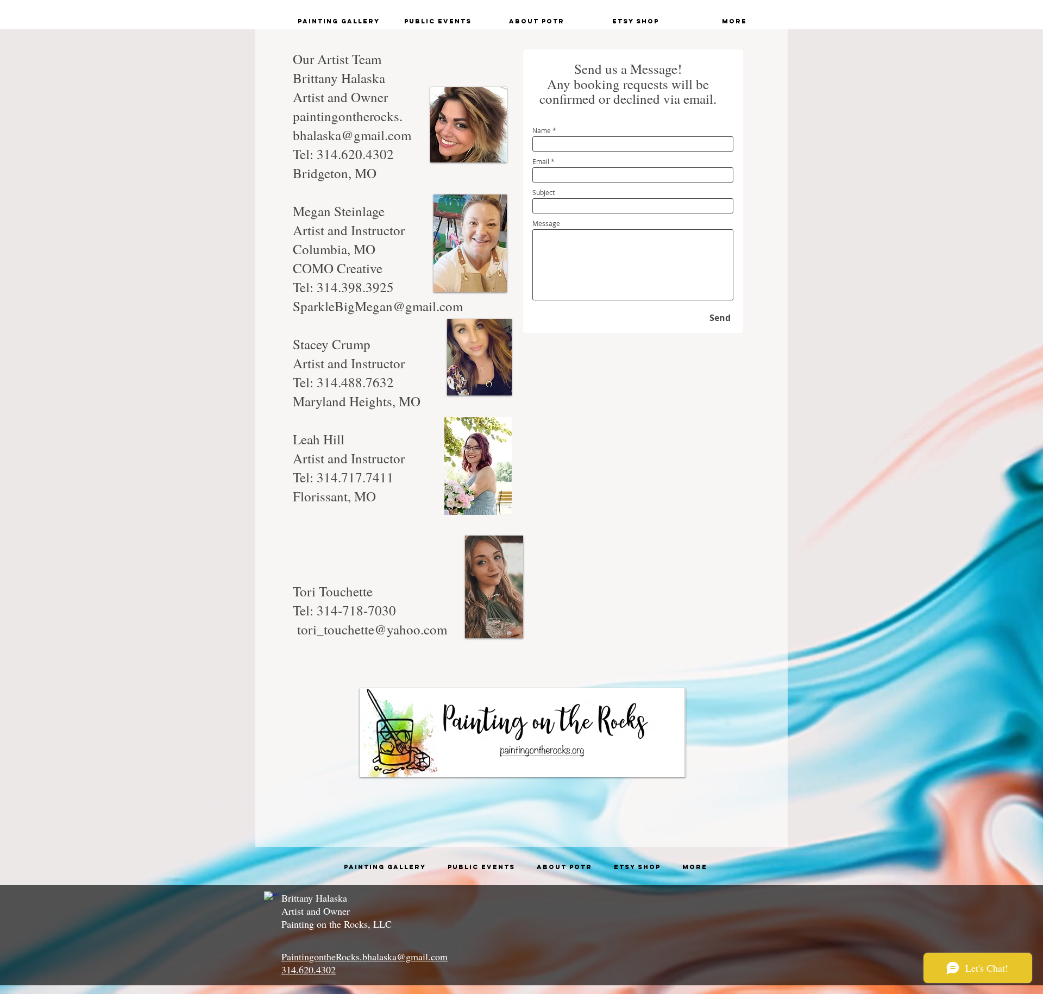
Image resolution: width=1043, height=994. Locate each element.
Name (541, 130)
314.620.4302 (355, 154)
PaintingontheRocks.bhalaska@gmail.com (364, 956)
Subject (543, 192)
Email (540, 161)
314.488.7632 (355, 382)
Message (546, 223)
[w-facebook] (271, 899)
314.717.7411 (355, 477)
